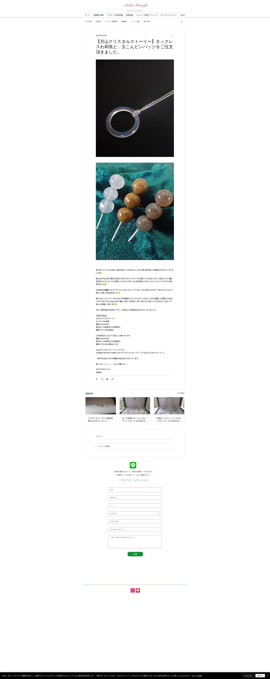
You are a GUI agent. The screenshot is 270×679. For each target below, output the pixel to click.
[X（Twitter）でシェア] (102, 379)
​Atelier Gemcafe (135, 5)
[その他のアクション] (172, 35)
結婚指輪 (123, 21)
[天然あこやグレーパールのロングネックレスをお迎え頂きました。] (169, 405)
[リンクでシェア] (112, 379)
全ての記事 (88, 21)
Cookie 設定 (248, 676)
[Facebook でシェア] (97, 379)
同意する (260, 676)
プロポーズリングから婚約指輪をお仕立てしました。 (100, 419)
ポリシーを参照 (197, 676)
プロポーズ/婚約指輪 (111, 21)
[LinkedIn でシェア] (107, 379)
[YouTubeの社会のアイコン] (138, 590)
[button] (147, 15)
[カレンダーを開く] (159, 513)
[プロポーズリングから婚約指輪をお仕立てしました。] (101, 405)
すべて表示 (180, 393)
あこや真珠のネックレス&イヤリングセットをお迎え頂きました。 (134, 419)
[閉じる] (267, 675)
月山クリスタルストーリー (103, 369)
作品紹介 (98, 21)
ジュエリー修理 (135, 21)
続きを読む (147, 21)
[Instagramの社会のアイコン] (133, 590)
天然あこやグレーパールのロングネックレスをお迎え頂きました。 (168, 419)
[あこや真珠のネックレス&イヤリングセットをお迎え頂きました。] (135, 405)
